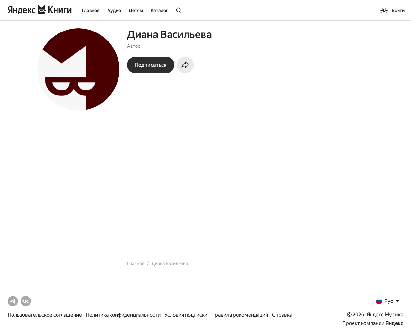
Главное (91, 10)
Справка (282, 315)
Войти (398, 10)
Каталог (159, 10)
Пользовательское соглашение (45, 315)
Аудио (114, 10)
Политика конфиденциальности (123, 315)
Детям (136, 10)
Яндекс (394, 323)
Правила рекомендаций (239, 315)
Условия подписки (185, 315)
